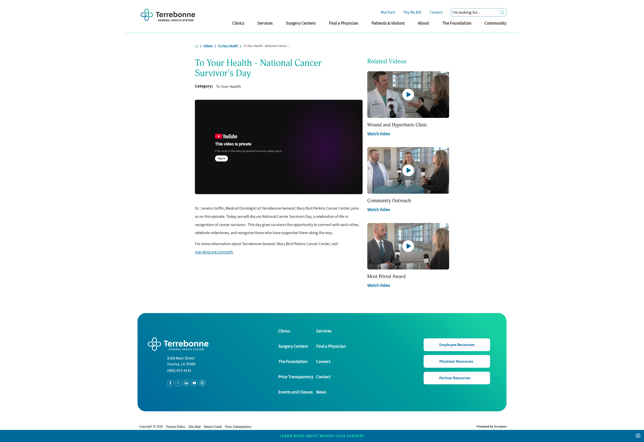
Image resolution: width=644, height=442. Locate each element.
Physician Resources (456, 361)
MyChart (388, 12)
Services (265, 23)
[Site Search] (502, 12)
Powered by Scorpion (491, 426)
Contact (323, 377)
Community (495, 23)
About (423, 23)
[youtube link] (194, 383)
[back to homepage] (196, 46)
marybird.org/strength (214, 252)
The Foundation (456, 23)
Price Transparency (295, 377)
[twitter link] (178, 383)
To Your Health (228, 46)
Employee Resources (457, 345)
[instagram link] (202, 383)
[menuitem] (238, 26)
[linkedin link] (186, 383)
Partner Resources (455, 378)
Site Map (194, 426)
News (321, 392)
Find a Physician (343, 23)
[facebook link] (170, 383)
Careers (436, 12)
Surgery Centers (301, 23)
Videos (207, 46)
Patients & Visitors (388, 23)
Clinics (238, 23)
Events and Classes (295, 392)
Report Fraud (213, 426)
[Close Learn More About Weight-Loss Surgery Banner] (638, 436)
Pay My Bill (412, 12)
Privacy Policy (175, 426)
